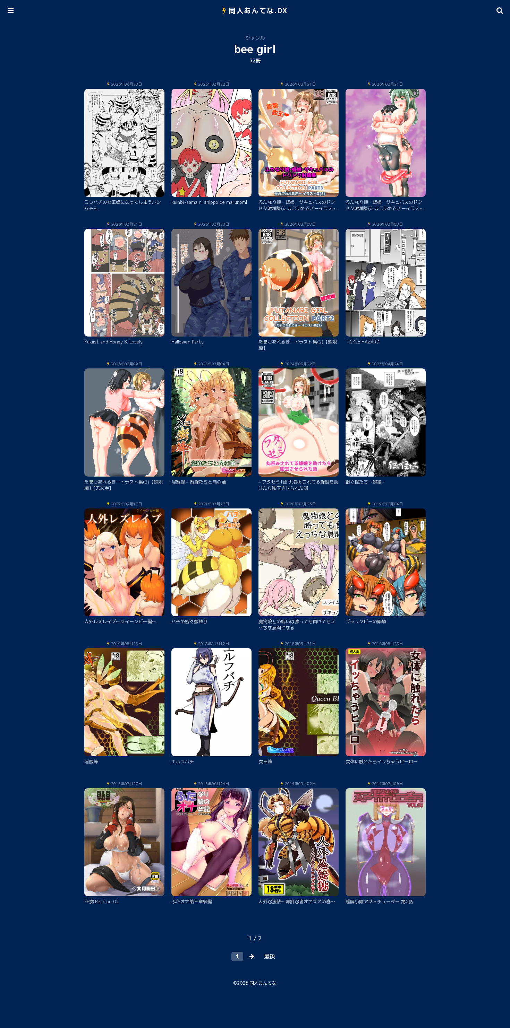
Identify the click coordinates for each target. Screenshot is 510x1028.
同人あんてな (263, 983)
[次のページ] (252, 956)
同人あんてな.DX (258, 10)
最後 (269, 956)
